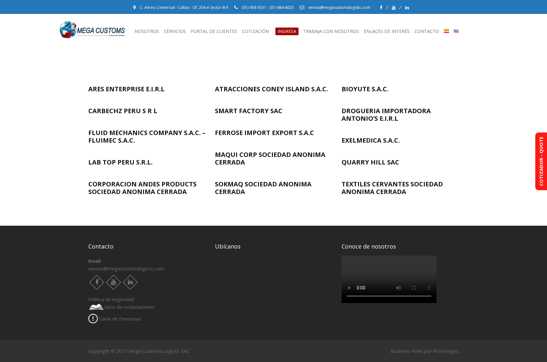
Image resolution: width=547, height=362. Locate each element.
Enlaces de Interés (387, 31)
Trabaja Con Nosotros (331, 31)
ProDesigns (446, 351)
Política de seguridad (111, 299)
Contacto (426, 31)
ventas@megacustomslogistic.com (126, 268)
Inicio (68, 31)
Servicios (175, 31)
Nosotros (147, 31)
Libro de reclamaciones (129, 307)
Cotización (269, 31)
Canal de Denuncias (120, 318)
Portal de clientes (214, 31)
